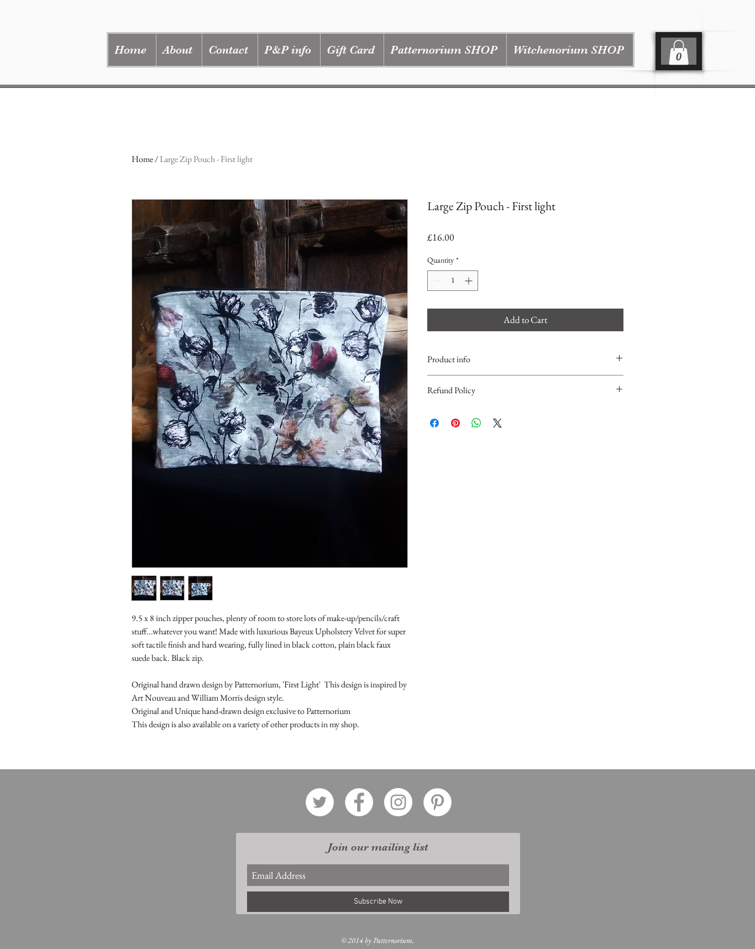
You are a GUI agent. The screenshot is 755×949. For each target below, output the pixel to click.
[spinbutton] (453, 280)
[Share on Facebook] (434, 423)
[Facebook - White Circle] (359, 802)
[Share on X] (497, 423)
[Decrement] (436, 280)
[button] (445, 50)
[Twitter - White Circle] (320, 802)
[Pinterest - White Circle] (437, 802)
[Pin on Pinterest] (455, 423)
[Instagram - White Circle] (398, 802)
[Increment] (469, 280)
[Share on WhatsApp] (476, 423)
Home (142, 159)
